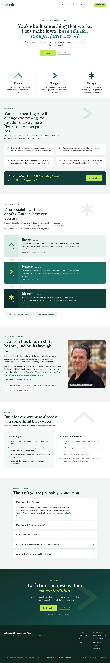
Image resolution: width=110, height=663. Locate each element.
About (75, 5)
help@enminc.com (99, 636)
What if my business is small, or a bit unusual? (55, 544)
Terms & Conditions (65, 658)
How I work (66, 5)
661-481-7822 (98, 639)
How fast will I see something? (55, 525)
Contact (89, 5)
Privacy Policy (52, 658)
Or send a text (64, 608)
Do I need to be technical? (55, 534)
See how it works (64, 53)
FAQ (81, 5)
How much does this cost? (55, 502)
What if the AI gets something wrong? (55, 554)
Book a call (100, 5)
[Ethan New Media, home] (9, 4)
